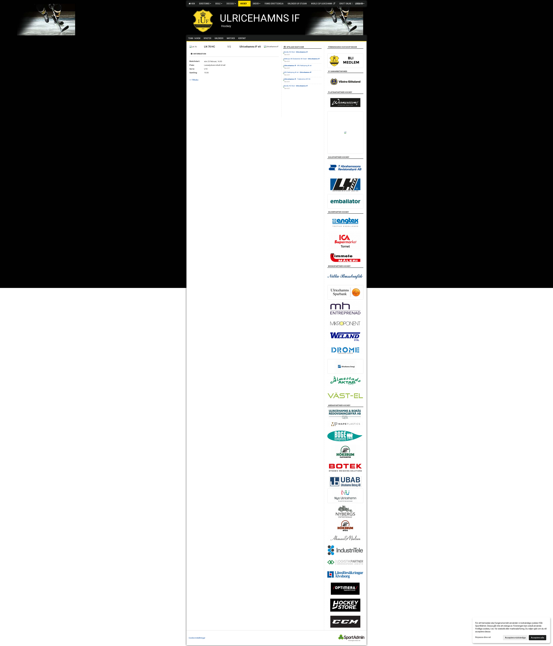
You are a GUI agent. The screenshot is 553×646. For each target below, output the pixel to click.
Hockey (243, 3)
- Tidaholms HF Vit (297, 79)
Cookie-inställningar (197, 638)
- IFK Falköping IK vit (297, 66)
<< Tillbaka (193, 80)
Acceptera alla (537, 637)
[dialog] (511, 630)
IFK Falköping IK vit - (297, 72)
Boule (218, 3)
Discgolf (230, 3)
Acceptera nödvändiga (515, 637)
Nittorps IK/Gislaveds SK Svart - (302, 59)
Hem (192, 3)
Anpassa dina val (483, 637)
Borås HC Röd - (296, 52)
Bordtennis (204, 3)
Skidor (256, 3)
